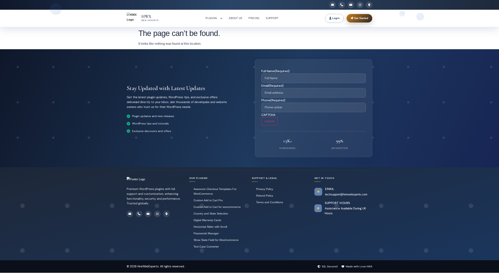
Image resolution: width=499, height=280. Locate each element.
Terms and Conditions (269, 202)
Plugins (211, 18)
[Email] (332, 5)
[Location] (369, 5)
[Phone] (342, 5)
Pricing (254, 18)
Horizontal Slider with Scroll (210, 226)
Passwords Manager (206, 233)
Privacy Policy (264, 189)
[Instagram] (360, 5)
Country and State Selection (211, 213)
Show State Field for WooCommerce (216, 240)
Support (272, 18)
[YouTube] (351, 5)
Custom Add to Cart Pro (208, 200)
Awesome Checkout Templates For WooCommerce (215, 191)
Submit (270, 121)
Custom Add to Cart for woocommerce (217, 206)
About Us (235, 18)
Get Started (360, 18)
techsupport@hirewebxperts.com (346, 194)
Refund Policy (264, 195)
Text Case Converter (206, 246)
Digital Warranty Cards (207, 220)
